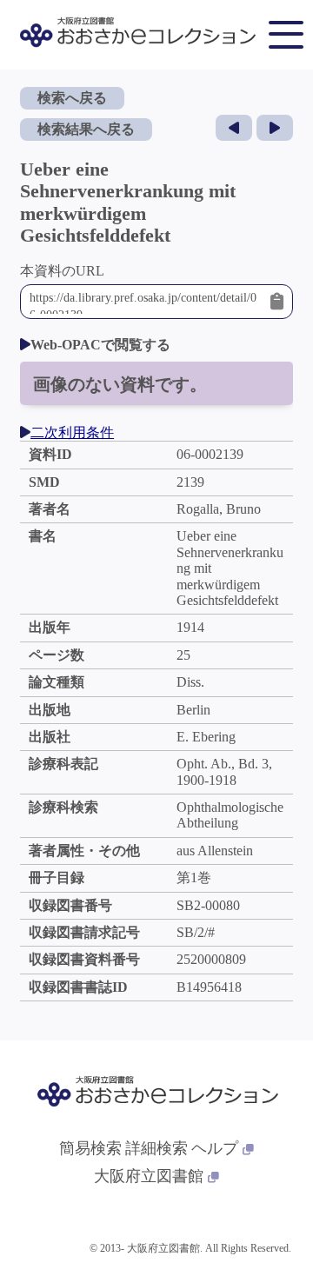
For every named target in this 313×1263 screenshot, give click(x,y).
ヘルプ (214, 1148)
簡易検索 (90, 1148)
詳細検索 (156, 1148)
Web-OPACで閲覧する (100, 344)
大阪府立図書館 (148, 1176)
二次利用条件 (72, 432)
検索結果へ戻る (86, 129)
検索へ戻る (72, 97)
